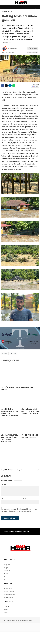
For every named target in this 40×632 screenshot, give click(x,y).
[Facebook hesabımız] (6, 628)
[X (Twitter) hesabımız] (12, 628)
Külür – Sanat (8, 28)
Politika (6, 40)
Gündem (6, 24)
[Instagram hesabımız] (19, 628)
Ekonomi (6, 20)
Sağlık (5, 36)
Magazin (6, 32)
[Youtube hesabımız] (25, 628)
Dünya (5, 16)
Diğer (5, 48)
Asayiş (5, 44)
